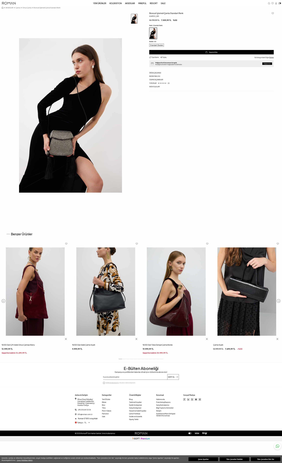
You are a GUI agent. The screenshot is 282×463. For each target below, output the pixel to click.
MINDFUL (142, 3)
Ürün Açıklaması (155, 73)
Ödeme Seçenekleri (156, 80)
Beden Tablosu (154, 76)
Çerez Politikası (134, 414)
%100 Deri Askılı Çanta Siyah (83, 345)
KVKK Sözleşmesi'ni (112, 383)
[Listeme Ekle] (272, 13)
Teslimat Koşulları (135, 402)
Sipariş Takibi (133, 419)
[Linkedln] (188, 399)
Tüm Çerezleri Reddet (234, 459)
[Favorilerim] (273, 3)
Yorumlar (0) (159, 83)
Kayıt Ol (171, 377)
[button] (3, 301)
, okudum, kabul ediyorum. (121, 383)
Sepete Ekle (213, 52)
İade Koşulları (154, 86)
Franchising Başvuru (163, 402)
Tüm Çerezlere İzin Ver (265, 459)
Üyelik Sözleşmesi (135, 405)
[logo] (9, 3)
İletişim (158, 411)
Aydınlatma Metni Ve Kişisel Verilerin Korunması (165, 415)
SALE (163, 3)
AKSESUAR (130, 3)
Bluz (103, 405)
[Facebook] (184, 399)
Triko (104, 408)
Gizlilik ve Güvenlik (135, 416)
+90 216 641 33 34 (84, 410)
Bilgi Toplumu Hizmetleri (164, 408)
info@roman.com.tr (85, 414)
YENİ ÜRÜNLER (99, 3)
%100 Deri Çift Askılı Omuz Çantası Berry (18, 345)
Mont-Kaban (106, 411)
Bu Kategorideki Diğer (264, 57)
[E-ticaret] (141, 439)
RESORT (154, 3)
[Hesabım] (276, 3)
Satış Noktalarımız (162, 405)
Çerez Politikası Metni (25, 460)
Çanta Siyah (218, 345)
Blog (131, 399)
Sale (103, 416)
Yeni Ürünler (106, 399)
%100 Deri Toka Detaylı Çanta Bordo (158, 345)
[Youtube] (196, 399)
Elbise (104, 402)
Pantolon (105, 414)
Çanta (18, 8)
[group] (70, 115)
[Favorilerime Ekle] (66, 244)
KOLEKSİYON (115, 3)
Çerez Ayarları (203, 459)
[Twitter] (192, 399)
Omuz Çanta (27, 8)
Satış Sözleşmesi (135, 408)
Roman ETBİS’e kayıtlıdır (88, 418)
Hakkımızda (160, 399)
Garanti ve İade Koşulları (137, 411)
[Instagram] (200, 399)
